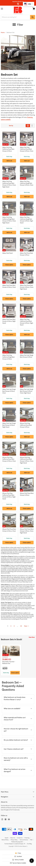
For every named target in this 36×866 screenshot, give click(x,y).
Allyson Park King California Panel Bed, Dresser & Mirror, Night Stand (9, 496)
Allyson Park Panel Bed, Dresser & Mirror (27, 494)
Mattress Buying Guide (17, 841)
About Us (12, 837)
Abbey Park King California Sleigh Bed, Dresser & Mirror (8, 357)
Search (6, 837)
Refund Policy (5, 839)
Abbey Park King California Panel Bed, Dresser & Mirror (8, 149)
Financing (26, 837)
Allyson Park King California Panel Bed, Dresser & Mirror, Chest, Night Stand (27, 460)
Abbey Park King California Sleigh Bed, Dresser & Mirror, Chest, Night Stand (9, 220)
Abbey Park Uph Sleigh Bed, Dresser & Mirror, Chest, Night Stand (26, 391)
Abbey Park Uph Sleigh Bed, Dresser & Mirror (26, 356)
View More (32, 637)
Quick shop (9, 156)
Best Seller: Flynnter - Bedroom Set (8, 662)
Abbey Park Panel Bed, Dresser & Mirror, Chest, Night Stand (27, 287)
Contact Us (19, 837)
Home (3, 32)
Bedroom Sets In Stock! (11, 639)
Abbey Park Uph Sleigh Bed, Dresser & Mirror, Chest (9, 391)
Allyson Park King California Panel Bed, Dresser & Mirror (26, 425)
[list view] (32, 125)
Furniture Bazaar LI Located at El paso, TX (15, 843)
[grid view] (28, 125)
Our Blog (29, 843)
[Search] (32, 17)
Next (25, 626)
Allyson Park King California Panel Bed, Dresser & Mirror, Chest (9, 459)
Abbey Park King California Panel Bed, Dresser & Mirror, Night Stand (26, 322)
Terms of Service (24, 839)
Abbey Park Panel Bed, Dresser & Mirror (26, 254)
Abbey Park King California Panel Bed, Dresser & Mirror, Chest (26, 149)
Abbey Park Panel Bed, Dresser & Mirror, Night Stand (9, 321)
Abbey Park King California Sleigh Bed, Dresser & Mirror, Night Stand (26, 220)
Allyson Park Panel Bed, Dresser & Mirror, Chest (9, 530)
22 (21, 626)
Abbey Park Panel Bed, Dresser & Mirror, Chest (9, 286)
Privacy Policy (14, 839)
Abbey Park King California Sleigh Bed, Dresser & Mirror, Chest (26, 183)
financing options (16, 753)
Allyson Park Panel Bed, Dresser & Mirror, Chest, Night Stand (27, 531)
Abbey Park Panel (7, 253)
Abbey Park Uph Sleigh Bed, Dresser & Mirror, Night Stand (9, 425)
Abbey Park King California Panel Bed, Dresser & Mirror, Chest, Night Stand (9, 184)
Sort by (11, 125)
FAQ (31, 839)
